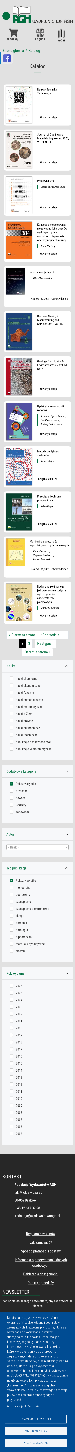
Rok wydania (15, 973)
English (40, 39)
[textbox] (37, 847)
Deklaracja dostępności (40, 1274)
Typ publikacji (16, 868)
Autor (10, 834)
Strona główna (13, 50)
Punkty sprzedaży (41, 1282)
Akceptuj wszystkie (36, 1442)
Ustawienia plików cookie (36, 1419)
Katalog (34, 50)
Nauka (11, 666)
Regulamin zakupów (40, 1234)
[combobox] (37, 847)
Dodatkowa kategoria (21, 771)
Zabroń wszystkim (35, 1430)
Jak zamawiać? (40, 1242)
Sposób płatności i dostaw (41, 1251)
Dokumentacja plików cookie (23, 1406)
